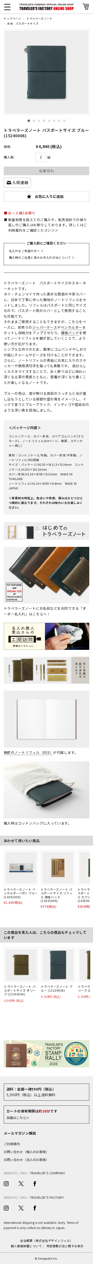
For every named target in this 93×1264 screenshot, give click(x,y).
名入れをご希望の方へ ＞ (26, 251)
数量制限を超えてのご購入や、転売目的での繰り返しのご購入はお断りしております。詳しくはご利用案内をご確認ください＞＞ (47, 225)
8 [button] (64, 121)
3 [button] (39, 121)
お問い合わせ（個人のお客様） (26, 1151)
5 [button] (49, 121)
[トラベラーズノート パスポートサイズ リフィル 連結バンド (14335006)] (58, 867)
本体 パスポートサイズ (22, 23)
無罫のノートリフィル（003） (28, 752)
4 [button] (44, 121)
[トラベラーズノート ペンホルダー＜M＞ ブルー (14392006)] (21, 867)
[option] (46, 72)
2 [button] (34, 121)
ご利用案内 (12, 1144)
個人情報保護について (26, 1246)
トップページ (12, 18)
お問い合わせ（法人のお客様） (26, 1159)
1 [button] (29, 121)
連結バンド (70, 332)
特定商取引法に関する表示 (65, 1246)
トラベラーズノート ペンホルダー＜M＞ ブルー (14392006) (21, 893)
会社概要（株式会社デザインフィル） (46, 1240)
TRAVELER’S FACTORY (47, 1197)
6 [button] (54, 121)
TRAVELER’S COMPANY (47, 1173)
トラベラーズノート (39, 18)
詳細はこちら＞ (17, 1117)
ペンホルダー (71, 327)
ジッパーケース (44, 327)
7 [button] (59, 121)
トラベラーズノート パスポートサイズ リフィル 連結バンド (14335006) (56, 895)
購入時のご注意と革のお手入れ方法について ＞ (42, 257)
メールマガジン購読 (20, 1133)
